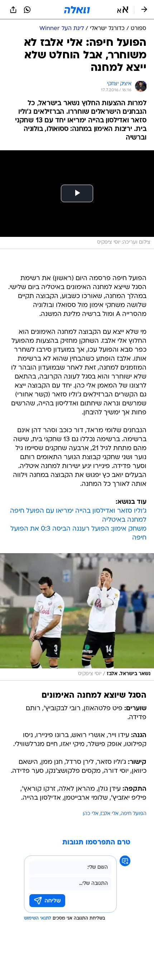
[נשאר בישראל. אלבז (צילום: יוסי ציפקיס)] (77, 617)
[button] (122, 9)
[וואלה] (77, 9)
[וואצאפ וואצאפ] (27, 9)
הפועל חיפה (133, 813)
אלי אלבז (110, 813)
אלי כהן (90, 813)
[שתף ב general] (13, 10)
